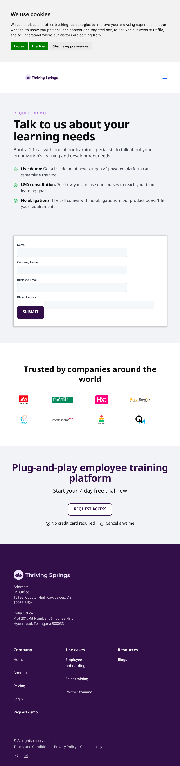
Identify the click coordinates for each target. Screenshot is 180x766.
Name (21, 244)
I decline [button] (38, 46)
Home (19, 660)
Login (18, 699)
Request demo (26, 712)
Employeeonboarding (75, 663)
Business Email (27, 280)
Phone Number (26, 297)
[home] (41, 77)
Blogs (122, 660)
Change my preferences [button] (70, 46)
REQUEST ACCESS (90, 509)
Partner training (79, 692)
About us (21, 673)
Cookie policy (91, 747)
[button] (165, 77)
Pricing (19, 686)
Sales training (77, 679)
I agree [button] (19, 46)
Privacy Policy (65, 747)
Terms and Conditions (32, 747)
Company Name (27, 262)
